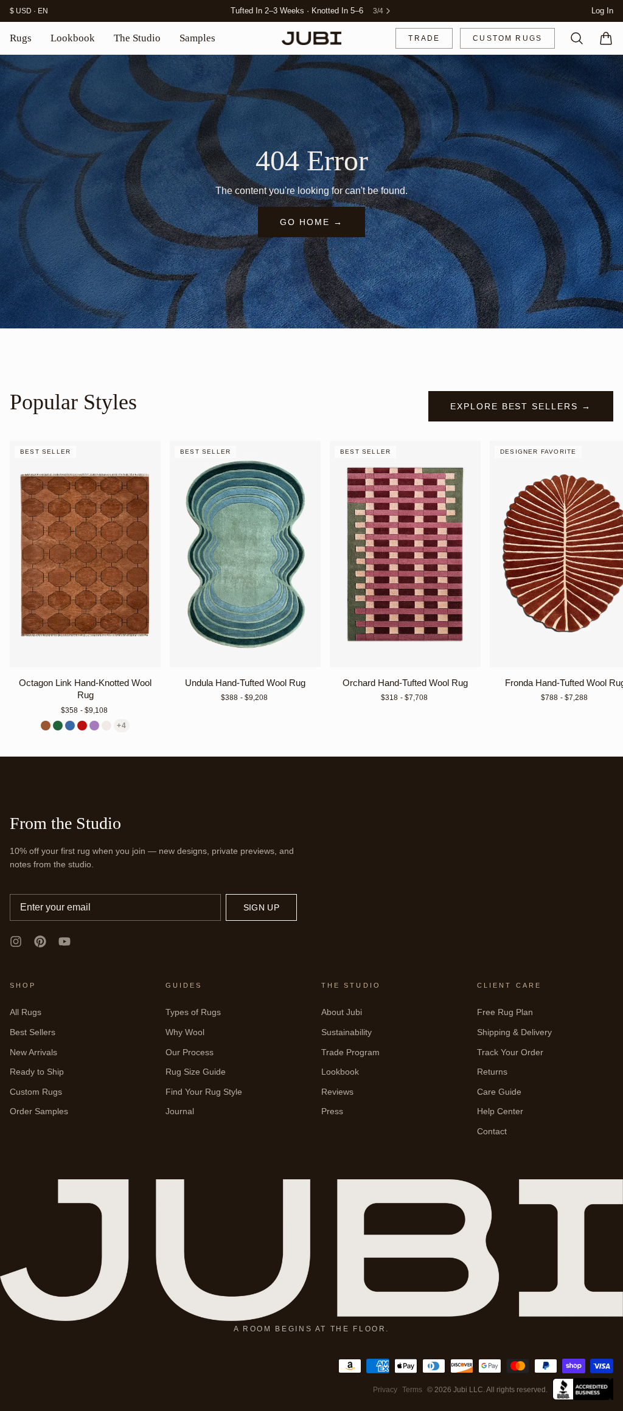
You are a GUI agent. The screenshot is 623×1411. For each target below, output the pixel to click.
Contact (492, 1131)
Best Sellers (32, 1032)
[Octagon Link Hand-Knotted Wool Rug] (85, 554)
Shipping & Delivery (514, 1032)
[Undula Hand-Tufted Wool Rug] (245, 554)
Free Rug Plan (505, 1012)
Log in (602, 10)
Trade (424, 38)
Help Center (500, 1111)
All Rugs (25, 1012)
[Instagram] (16, 941)
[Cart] (601, 38)
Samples (197, 38)
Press (332, 1111)
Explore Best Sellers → (520, 406)
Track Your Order (510, 1052)
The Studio (137, 38)
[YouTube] (64, 941)
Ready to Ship (37, 1071)
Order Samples (39, 1111)
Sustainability (346, 1032)
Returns (492, 1071)
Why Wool (184, 1032)
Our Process (189, 1052)
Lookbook (72, 38)
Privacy (385, 1389)
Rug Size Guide (195, 1071)
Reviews (337, 1092)
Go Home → (311, 222)
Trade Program (350, 1052)
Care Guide (499, 1092)
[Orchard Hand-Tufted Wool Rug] (405, 554)
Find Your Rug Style (203, 1092)
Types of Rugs (193, 1012)
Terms (412, 1389)
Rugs (21, 38)
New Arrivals (33, 1052)
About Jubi (341, 1012)
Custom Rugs (507, 38)
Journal (179, 1111)
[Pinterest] (40, 941)
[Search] (572, 38)
